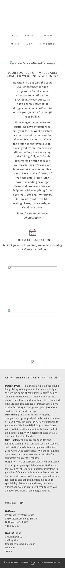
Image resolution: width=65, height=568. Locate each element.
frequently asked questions (20, 543)
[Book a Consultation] (32, 232)
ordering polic (13, 536)
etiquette (10, 547)
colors (8, 551)
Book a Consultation (32, 239)
